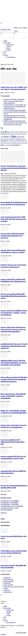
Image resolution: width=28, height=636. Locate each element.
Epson (15, 134)
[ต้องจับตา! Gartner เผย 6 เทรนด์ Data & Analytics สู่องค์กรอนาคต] (4, 261)
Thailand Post (12, 141)
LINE (23, 137)
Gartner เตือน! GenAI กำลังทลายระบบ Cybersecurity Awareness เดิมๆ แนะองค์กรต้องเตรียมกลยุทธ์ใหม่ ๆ (13, 329)
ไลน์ (20, 145)
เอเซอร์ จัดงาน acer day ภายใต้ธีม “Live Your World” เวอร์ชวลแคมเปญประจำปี (14, 88)
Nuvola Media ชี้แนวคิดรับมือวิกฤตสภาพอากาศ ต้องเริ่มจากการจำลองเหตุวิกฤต (14, 203)
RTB (15, 139)
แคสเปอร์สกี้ (9, 145)
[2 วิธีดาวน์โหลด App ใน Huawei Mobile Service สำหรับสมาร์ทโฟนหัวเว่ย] (4, 547)
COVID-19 (17, 132)
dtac (13, 134)
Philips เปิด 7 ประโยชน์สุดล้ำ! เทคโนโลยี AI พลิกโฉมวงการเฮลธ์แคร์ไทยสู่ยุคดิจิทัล (13, 412)
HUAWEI (5, 137)
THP (16, 141)
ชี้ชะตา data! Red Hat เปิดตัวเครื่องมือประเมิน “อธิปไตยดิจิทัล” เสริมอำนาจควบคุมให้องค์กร (13, 396)
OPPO (8, 139)
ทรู (11, 143)
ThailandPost (4, 141)
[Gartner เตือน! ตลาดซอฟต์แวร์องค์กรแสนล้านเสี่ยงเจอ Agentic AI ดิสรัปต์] (4, 247)
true (19, 141)
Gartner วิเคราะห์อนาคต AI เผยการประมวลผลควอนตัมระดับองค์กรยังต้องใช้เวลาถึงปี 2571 (14, 168)
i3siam (3, 519)
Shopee (23, 139)
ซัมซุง (6, 143)
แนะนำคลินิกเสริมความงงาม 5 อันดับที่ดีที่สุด (12, 506)
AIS (6, 131)
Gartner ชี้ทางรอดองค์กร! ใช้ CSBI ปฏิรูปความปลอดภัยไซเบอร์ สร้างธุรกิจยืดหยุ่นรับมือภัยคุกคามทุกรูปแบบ (14, 379)
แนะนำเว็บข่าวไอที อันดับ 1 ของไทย (10, 508)
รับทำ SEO (16, 629)
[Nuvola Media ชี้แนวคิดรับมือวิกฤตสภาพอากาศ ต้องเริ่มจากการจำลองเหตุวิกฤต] (4, 199)
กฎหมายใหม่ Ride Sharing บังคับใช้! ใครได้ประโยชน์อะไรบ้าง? (13, 472)
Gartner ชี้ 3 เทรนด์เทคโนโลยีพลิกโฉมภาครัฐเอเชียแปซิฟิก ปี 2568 (14, 487)
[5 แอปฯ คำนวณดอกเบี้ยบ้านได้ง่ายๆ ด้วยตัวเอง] (4, 533)
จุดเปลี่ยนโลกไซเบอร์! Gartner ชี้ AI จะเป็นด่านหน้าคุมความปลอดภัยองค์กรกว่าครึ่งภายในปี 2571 (14, 346)
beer (2, 93)
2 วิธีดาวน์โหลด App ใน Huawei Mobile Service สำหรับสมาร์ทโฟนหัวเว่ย (14, 552)
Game (8, 48)
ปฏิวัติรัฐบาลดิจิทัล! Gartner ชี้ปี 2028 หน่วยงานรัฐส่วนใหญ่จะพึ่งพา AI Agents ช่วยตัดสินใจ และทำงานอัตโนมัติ (13, 363)
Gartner (19, 134)
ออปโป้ (17, 143)
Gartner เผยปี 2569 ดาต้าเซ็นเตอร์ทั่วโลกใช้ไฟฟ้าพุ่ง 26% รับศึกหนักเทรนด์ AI (13, 280)
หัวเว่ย (14, 143)
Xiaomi (22, 141)
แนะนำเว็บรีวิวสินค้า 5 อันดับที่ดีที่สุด (10, 504)
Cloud (12, 132)
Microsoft (2, 139)
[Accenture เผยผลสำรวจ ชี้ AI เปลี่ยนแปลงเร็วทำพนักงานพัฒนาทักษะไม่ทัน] (4, 436)
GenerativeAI (24, 134)
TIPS (5, 52)
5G (1, 132)
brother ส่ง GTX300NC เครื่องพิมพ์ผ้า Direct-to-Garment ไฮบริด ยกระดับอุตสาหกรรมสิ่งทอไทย (14, 101)
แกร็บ (5, 145)
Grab (2, 136)
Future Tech (7, 43)
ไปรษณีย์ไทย (15, 145)
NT (5, 139)
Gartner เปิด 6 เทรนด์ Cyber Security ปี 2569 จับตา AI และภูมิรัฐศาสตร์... (13, 426)
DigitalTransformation (6, 134)
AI (3, 132)
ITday (13, 136)
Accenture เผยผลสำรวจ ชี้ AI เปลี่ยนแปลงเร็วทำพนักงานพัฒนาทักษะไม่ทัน (13, 442)
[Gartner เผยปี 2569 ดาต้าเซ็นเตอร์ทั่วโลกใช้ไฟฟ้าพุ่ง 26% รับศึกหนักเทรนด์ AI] (4, 276)
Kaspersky (19, 137)
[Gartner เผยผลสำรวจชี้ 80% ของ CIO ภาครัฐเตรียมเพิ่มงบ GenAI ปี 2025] (4, 453)
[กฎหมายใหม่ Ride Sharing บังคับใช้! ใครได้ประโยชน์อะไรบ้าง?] (4, 468)
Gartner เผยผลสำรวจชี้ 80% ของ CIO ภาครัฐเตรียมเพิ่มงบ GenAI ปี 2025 (13, 457)
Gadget (9, 46)
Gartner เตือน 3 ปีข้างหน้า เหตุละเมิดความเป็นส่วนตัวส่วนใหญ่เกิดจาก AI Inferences (12, 236)
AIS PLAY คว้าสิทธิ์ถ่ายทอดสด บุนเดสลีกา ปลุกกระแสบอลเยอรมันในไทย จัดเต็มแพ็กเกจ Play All (15, 112)
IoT (9, 137)
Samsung (18, 139)
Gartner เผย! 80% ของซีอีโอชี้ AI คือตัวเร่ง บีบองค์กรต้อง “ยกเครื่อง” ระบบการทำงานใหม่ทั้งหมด (14, 313)
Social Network (11, 57)
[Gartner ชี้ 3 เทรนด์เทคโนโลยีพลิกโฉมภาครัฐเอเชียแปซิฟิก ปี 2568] (4, 482)
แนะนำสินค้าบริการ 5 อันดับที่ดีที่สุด (9, 503)
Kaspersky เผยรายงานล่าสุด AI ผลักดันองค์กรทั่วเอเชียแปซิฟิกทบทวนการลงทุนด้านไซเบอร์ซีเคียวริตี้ (15, 117)
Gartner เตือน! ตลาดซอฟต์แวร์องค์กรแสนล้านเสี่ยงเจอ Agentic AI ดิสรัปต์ (13, 251)
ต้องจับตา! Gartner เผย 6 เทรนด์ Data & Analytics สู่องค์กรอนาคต (13, 266)
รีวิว (5, 53)
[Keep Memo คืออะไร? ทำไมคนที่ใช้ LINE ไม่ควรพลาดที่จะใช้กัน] (4, 562)
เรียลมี (21, 143)
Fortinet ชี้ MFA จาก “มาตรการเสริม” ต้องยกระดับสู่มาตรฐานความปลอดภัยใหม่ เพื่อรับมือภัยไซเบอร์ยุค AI (15, 106)
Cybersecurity (22, 132)
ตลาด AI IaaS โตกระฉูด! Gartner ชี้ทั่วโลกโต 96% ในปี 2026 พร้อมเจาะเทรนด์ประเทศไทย (13, 219)
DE (26, 132)
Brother (9, 132)
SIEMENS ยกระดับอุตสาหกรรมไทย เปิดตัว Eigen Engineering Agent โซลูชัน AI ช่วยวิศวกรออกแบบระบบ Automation (15, 122)
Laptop (9, 50)
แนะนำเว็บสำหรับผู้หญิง (6, 510)
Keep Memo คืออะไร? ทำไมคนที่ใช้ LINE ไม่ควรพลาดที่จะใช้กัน (13, 566)
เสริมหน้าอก (4, 513)
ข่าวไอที (6, 55)
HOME (5, 41)
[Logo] (7, 38)
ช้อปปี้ (4, 143)
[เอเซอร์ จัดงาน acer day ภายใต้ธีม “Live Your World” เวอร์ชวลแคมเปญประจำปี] (13, 84)
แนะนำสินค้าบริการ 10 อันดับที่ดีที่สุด (10, 501)
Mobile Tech (10, 44)
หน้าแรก (3, 64)
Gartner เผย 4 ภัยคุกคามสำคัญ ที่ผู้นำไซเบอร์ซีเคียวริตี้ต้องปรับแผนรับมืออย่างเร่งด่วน (14, 296)
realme (11, 139)
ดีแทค (9, 143)
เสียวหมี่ (24, 143)
